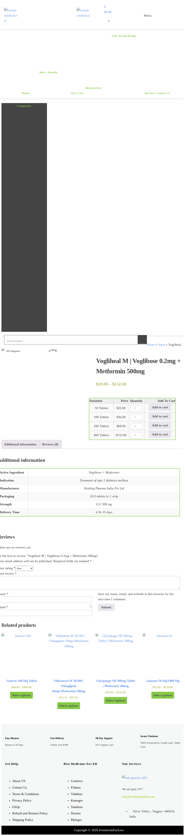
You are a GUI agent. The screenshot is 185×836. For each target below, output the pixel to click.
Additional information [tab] (20, 444)
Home (26, 93)
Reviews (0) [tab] (50, 444)
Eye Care (77, 93)
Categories (24, 106)
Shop (161, 344)
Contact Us (163, 93)
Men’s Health (48, 72)
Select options (21, 695)
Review (150, 93)
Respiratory (94, 87)
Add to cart (160, 407)
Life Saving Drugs (124, 35)
